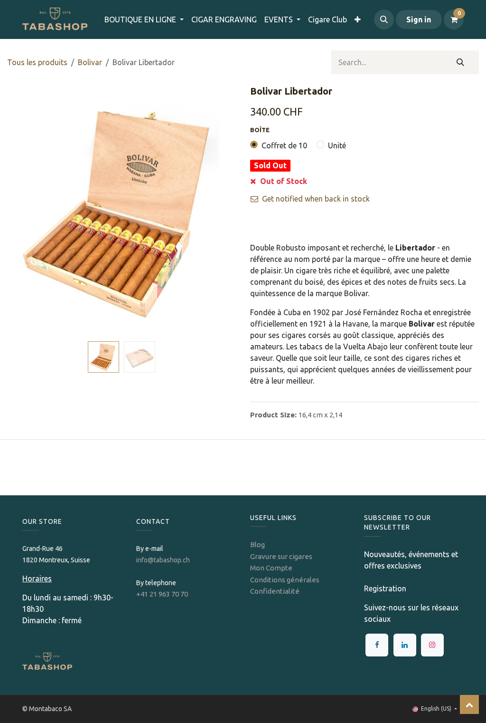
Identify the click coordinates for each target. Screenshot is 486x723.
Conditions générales (284, 580)
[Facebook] (376, 645)
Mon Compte (271, 568)
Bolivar (90, 62)
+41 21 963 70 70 (162, 594)
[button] (384, 19)
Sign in (418, 19)
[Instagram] (432, 645)
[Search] (460, 62)
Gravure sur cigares (281, 556)
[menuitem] (224, 19)
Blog (257, 544)
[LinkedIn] (404, 645)
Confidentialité (274, 591)
